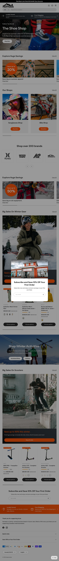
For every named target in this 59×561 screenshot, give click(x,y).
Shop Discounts (39, 1)
